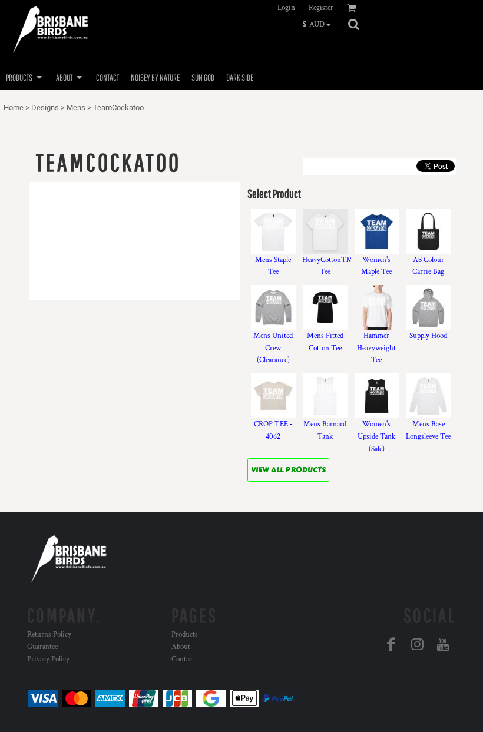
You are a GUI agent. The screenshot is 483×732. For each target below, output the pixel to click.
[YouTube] (443, 644)
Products (184, 635)
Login (286, 8)
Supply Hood (428, 336)
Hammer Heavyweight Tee (376, 348)
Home (14, 107)
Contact (182, 659)
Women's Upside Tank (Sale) (376, 436)
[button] (319, 24)
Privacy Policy (48, 659)
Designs (45, 107)
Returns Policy (49, 635)
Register (321, 8)
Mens (76, 107)
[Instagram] (417, 644)
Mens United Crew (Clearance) (273, 348)
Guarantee (42, 647)
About (180, 647)
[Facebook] (391, 644)
